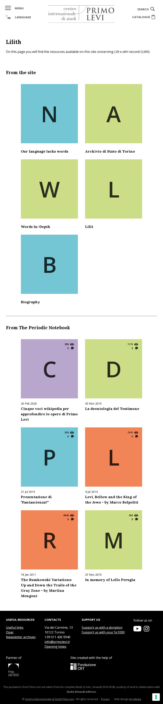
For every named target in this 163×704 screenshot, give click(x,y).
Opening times (55, 646)
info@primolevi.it (57, 642)
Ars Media (135, 699)
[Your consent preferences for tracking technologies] (156, 697)
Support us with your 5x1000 (103, 632)
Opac (10, 632)
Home (81, 14)
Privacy (105, 699)
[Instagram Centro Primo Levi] (146, 630)
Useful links (14, 627)
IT (7, 16)
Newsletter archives (21, 637)
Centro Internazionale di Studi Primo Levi (49, 699)
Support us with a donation (102, 627)
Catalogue (141, 17)
